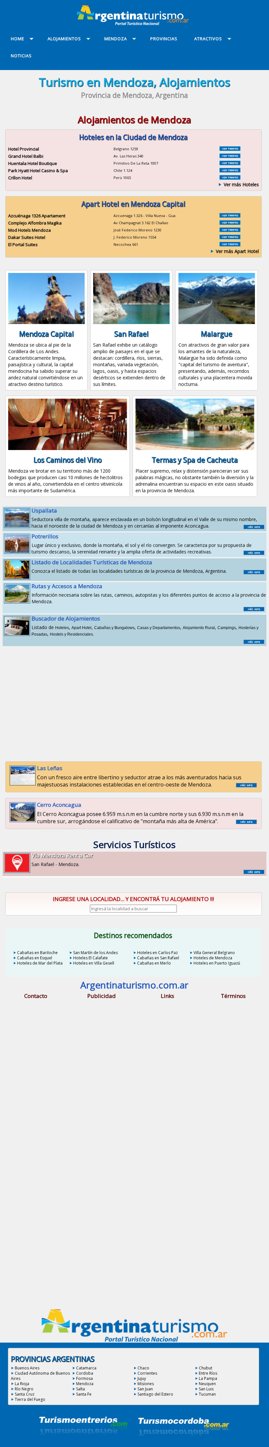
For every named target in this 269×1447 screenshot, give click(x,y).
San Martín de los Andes (95, 952)
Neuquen (207, 1383)
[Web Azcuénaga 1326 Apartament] (229, 215)
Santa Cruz (24, 1394)
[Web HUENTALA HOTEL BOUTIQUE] (229, 163)
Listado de (65, 622)
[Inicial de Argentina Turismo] (134, 23)
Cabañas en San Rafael (158, 958)
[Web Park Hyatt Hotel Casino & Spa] (229, 170)
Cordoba (84, 1373)
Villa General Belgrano (214, 952)
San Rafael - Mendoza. (62, 859)
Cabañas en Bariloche (37, 952)
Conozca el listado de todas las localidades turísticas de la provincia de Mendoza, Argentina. (129, 566)
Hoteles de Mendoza (213, 958)
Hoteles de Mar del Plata (40, 963)
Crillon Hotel (20, 178)
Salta (80, 1389)
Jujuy (141, 1378)
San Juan (145, 1389)
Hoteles (62, 627)
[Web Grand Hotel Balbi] (229, 156)
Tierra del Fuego (30, 1399)
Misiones (145, 1383)
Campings (226, 627)
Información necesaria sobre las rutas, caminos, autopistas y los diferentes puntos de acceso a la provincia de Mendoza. (148, 593)
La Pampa (208, 1378)
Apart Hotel (82, 627)
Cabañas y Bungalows (114, 627)
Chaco (143, 1368)
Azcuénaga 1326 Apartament (36, 216)
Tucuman (207, 1394)
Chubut (205, 1368)
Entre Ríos (208, 1373)
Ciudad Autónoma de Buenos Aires (40, 1375)
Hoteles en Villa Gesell (93, 963)
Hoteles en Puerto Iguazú (217, 963)
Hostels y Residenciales (71, 634)
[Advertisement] (134, 700)
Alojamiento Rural (199, 627)
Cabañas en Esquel (34, 958)
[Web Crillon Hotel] (229, 177)
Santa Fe (84, 1394)
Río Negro (24, 1389)
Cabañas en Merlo (154, 963)
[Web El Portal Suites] (229, 244)
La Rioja (22, 1383)
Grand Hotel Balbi (25, 156)
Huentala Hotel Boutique (32, 163)
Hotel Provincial (23, 149)
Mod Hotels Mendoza (29, 230)
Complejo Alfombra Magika (35, 223)
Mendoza (84, 1383)
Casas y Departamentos (158, 627)
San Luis (206, 1389)
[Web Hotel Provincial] (229, 149)
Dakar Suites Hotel (26, 237)
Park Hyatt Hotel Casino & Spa (38, 170)
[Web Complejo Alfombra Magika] (229, 222)
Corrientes (147, 1373)
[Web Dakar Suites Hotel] (229, 237)
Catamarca (86, 1368)
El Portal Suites (23, 244)
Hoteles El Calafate (90, 958)
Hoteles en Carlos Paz (157, 952)
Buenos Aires (27, 1368)
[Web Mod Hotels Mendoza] (229, 230)
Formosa (84, 1378)
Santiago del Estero (155, 1394)
